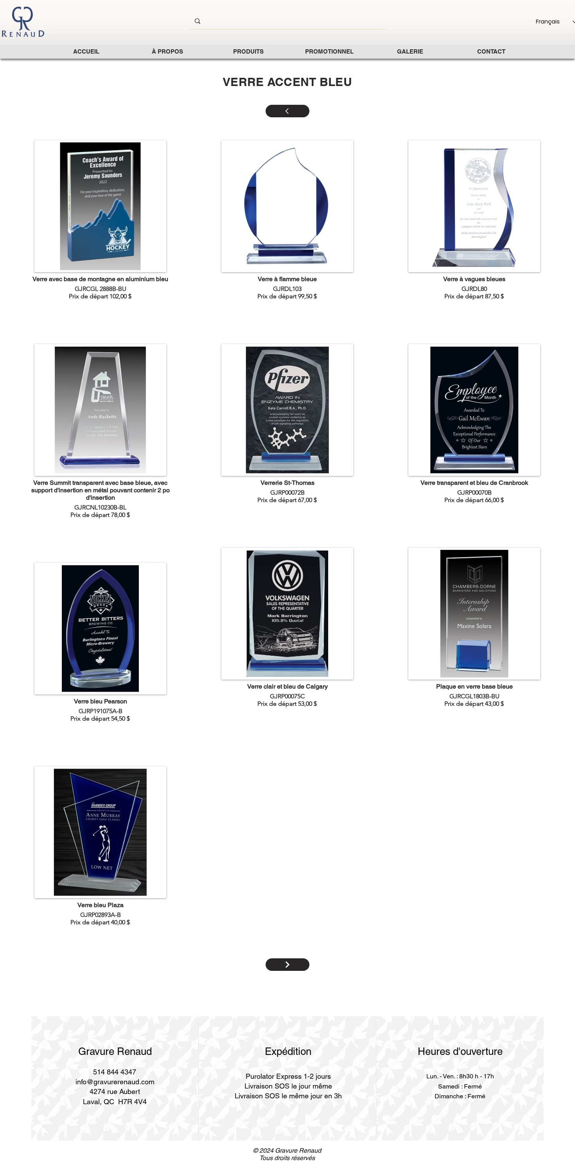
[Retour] (287, 111)
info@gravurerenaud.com (115, 1082)
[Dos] (287, 964)
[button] (248, 51)
